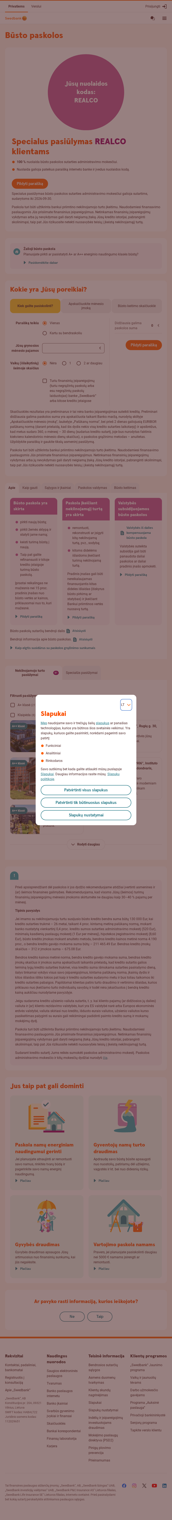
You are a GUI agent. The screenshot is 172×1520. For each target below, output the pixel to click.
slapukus (102, 723)
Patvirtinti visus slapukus (86, 790)
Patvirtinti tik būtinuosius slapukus (86, 802)
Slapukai (47, 774)
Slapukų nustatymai (86, 815)
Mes (44, 723)
